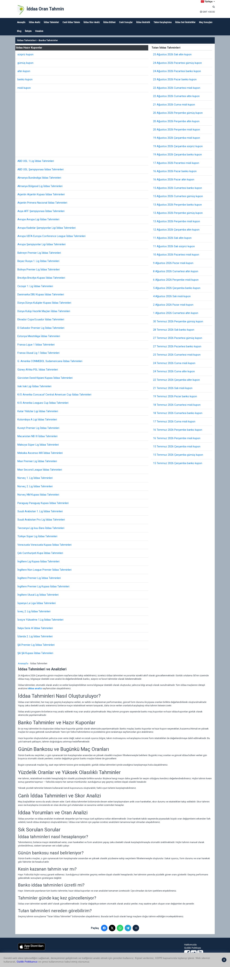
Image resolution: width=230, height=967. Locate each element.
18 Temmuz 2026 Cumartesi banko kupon (177, 413)
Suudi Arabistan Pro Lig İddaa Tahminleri (41, 519)
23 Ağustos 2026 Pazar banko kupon (175, 79)
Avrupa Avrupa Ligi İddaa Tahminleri (38, 219)
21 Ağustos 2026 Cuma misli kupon (174, 104)
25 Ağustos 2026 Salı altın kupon (172, 54)
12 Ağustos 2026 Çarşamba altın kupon (176, 229)
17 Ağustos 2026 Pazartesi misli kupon (176, 163)
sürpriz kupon (25, 54)
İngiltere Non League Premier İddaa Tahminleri (44, 569)
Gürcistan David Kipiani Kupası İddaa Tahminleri (45, 377)
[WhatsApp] (120, 928)
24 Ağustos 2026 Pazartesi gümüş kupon (177, 63)
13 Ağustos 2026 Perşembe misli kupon (176, 221)
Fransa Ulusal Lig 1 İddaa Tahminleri (38, 352)
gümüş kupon (25, 63)
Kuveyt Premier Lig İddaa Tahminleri (38, 428)
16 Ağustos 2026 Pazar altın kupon (173, 179)
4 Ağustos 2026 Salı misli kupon (172, 296)
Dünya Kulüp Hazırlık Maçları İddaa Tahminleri (43, 311)
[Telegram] (128, 928)
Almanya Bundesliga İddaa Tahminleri (39, 177)
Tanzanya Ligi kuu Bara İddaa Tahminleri (40, 528)
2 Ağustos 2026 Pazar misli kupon (173, 304)
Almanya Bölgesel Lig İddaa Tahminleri (40, 186)
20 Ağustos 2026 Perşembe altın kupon (176, 121)
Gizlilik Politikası (192, 948)
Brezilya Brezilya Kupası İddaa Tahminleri (41, 277)
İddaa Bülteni (109, 22)
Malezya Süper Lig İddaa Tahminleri (38, 444)
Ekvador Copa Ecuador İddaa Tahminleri (40, 319)
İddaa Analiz (34, 22)
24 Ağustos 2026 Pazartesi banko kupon (177, 71)
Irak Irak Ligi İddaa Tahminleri (34, 386)
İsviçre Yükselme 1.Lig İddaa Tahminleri (40, 619)
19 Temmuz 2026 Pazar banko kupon (175, 396)
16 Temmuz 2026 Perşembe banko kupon (177, 429)
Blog (19, 31)
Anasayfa (21, 22)
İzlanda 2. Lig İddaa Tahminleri (35, 636)
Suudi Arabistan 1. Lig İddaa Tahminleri (40, 511)
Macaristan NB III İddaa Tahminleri (37, 436)
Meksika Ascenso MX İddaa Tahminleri (40, 453)
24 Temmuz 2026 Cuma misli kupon (174, 363)
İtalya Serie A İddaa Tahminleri (35, 628)
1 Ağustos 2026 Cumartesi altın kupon (175, 313)
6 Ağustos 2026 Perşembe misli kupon (176, 279)
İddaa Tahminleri (51, 22)
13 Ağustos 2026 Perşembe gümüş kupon (178, 213)
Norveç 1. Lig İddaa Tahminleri (35, 478)
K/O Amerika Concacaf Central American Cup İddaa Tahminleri (54, 394)
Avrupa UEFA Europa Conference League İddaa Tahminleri (51, 236)
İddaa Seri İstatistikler (185, 22)
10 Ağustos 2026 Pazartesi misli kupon (176, 254)
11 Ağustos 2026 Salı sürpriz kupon (174, 246)
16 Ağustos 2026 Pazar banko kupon (175, 171)
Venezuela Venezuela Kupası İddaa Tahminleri (44, 544)
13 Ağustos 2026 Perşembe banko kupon (177, 204)
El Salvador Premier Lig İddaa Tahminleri (40, 328)
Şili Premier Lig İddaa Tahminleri (36, 644)
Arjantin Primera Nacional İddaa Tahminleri (42, 202)
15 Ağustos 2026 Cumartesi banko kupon (177, 188)
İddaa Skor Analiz (92, 22)
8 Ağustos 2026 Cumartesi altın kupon (175, 271)
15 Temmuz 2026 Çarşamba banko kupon (177, 463)
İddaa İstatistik (143, 22)
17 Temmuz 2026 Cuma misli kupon (174, 421)
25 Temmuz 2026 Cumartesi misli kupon (177, 354)
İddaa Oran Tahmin (45, 8)
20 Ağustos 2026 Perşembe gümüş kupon (178, 112)
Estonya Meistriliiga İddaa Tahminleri (38, 336)
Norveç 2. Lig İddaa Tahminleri (35, 486)
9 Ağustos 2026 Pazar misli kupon (173, 263)
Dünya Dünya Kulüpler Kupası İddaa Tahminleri (44, 302)
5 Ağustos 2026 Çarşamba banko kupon (176, 288)
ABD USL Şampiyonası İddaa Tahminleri (40, 169)
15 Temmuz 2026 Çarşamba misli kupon (176, 446)
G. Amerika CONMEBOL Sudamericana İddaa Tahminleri (49, 361)
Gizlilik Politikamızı (27, 961)
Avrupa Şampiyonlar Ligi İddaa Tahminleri (41, 244)
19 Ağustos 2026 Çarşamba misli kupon (176, 137)
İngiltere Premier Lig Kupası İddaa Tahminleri (43, 586)
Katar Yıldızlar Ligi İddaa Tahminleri (37, 411)
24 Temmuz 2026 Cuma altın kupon (174, 371)
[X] (112, 928)
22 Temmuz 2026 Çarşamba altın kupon (176, 379)
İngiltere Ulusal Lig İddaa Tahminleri (38, 594)
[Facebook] (104, 928)
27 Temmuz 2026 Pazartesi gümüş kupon (177, 338)
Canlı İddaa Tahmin (71, 22)
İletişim (28, 31)
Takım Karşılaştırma (163, 22)
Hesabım (39, 31)
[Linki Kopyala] (136, 928)
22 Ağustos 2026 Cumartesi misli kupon (176, 87)
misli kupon (24, 87)
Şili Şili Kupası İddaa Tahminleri (35, 653)
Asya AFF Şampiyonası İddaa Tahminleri (41, 211)
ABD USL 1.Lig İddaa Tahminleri (35, 161)
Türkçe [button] (208, 1)
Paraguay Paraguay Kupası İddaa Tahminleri (43, 503)
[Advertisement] (82, 124)
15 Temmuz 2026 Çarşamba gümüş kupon (178, 454)
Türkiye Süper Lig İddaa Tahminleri (37, 536)
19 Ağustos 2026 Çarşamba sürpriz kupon (178, 146)
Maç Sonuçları (205, 22)
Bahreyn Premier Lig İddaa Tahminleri (39, 252)
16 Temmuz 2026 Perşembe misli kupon (176, 438)
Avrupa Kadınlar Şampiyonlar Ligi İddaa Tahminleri (46, 227)
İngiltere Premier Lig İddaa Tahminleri (39, 578)
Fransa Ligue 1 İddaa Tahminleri (36, 344)
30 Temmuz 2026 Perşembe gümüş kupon (178, 321)
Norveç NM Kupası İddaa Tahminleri (38, 494)
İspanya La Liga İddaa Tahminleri (36, 603)
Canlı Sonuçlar (126, 22)
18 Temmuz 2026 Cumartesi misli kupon (177, 404)
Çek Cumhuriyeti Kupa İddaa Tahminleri (40, 553)
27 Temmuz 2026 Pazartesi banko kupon (177, 346)
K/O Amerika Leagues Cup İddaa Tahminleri (42, 402)
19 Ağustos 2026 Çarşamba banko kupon (177, 154)
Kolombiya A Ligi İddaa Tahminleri (37, 419)
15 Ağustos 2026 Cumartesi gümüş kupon (178, 196)
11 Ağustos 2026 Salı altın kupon (172, 238)
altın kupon (23, 71)
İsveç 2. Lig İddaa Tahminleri (33, 611)
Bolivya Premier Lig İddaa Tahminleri (38, 269)
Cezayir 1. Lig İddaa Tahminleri (35, 286)
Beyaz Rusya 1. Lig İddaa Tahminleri (38, 261)
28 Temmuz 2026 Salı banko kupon (173, 329)
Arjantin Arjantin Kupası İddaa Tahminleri (41, 194)
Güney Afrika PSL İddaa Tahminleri (37, 369)
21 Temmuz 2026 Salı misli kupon (172, 388)
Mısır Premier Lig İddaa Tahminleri (37, 461)
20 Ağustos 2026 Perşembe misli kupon (176, 129)
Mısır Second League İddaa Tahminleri (39, 469)
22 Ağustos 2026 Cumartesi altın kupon (176, 96)
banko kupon (25, 79)
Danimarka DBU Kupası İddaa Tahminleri (40, 294)
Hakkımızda (190, 944)
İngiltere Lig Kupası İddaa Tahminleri (38, 561)
